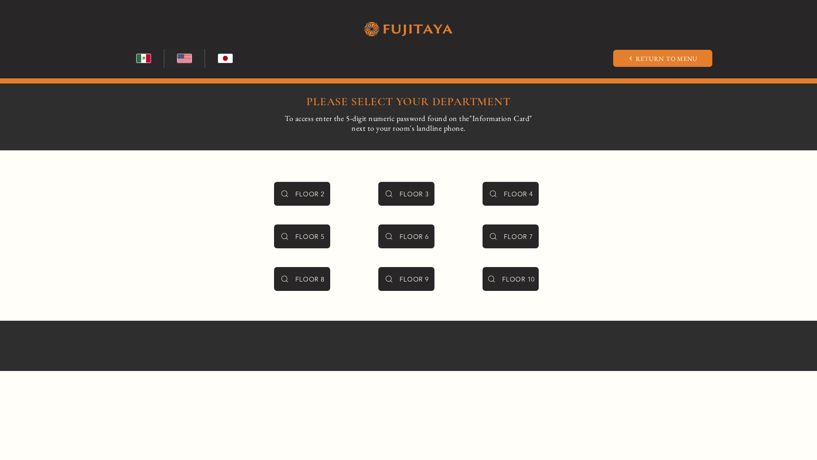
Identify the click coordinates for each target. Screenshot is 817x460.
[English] (184, 58)
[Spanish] (143, 58)
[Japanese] (225, 58)
